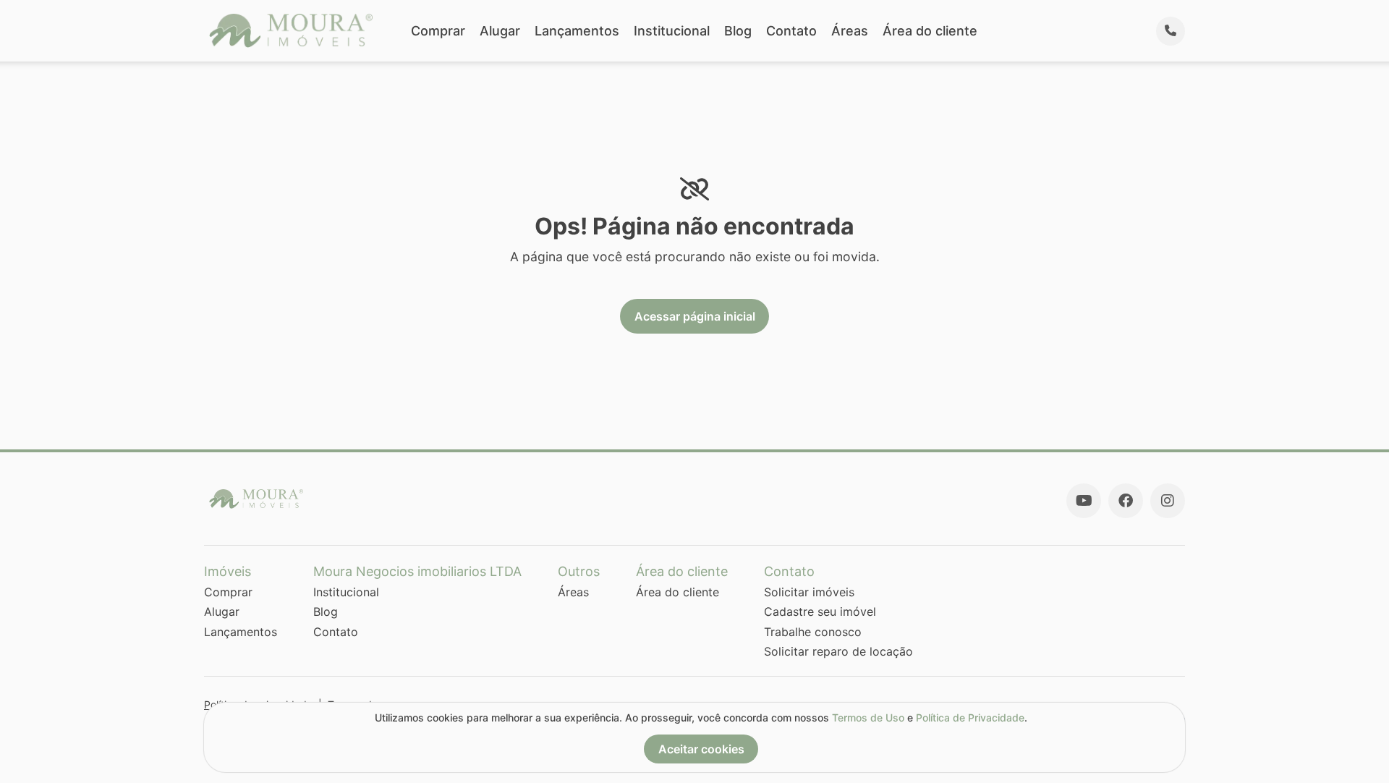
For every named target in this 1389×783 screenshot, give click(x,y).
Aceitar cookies (701, 749)
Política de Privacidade (970, 717)
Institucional (672, 30)
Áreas (849, 30)
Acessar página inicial (694, 316)
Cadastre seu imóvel (820, 611)
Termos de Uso (868, 717)
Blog (738, 30)
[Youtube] (1083, 500)
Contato (791, 30)
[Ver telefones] (1170, 31)
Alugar (500, 30)
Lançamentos (577, 30)
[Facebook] (1125, 500)
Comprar (438, 30)
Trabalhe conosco (813, 632)
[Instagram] (1167, 500)
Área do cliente (930, 30)
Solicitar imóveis (809, 592)
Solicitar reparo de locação (838, 651)
